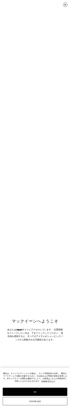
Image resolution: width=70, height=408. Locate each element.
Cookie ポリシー (48, 381)
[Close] (65, 5)
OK (35, 391)
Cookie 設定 (35, 401)
